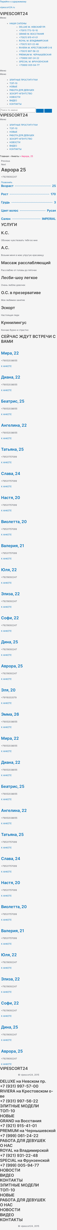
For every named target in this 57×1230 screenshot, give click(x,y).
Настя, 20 (10, 497)
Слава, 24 (10, 473)
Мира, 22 (10, 353)
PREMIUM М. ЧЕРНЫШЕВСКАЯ (35, 54)
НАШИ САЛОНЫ (18, 23)
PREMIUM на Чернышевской (28, 1130)
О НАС (6, 1145)
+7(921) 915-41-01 (28, 37)
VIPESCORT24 (14, 13)
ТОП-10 (13, 83)
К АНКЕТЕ (6, 366)
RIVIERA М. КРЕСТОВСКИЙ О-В (35, 47)
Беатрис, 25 (12, 401)
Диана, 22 (10, 377)
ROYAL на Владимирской (24, 1150)
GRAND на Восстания (20, 1120)
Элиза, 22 (10, 593)
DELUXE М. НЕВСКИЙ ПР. (32, 27)
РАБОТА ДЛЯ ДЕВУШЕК (22, 90)
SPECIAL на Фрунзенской (24, 1160)
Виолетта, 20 (14, 521)
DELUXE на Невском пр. (23, 1081)
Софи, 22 (10, 617)
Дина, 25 (9, 642)
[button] (28, 18)
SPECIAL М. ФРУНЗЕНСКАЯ (33, 61)
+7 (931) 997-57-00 (19, 1086)
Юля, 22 (9, 569)
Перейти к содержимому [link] (13, 1)
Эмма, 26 (10, 714)
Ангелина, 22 (14, 425)
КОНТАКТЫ (16, 104)
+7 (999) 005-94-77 (19, 1165)
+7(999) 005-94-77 (29, 65)
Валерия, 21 (12, 545)
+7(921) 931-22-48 (28, 44)
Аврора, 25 (12, 666)
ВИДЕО (13, 100)
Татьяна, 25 (12, 449)
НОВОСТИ (15, 97)
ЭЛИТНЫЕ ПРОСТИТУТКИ (24, 79)
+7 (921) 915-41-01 (18, 1125)
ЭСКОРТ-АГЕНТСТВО (21, 93)
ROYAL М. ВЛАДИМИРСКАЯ (33, 40)
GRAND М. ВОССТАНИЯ (31, 34)
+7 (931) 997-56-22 (19, 1101)
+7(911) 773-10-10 (28, 30)
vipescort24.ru (7, 7)
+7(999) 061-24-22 (29, 58)
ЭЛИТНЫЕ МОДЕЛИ (19, 1106)
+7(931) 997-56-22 (29, 51)
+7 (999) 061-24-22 (19, 1135)
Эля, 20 (8, 690)
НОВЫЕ (13, 86)
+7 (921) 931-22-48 (19, 1155)
